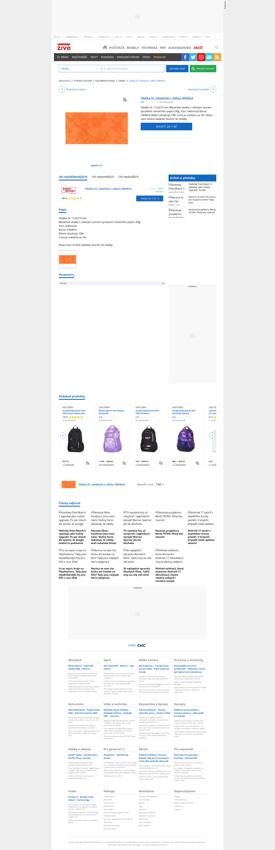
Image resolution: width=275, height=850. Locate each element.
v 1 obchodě (68, 464)
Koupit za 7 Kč (166, 126)
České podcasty (180, 799)
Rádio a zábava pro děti (184, 803)
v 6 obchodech (142, 464)
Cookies (145, 845)
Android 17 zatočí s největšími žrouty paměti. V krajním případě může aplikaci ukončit (201, 537)
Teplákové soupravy (147, 816)
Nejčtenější (79, 57)
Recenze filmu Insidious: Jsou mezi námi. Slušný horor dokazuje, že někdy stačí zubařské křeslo (103, 537)
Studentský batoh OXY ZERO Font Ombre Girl (74, 412)
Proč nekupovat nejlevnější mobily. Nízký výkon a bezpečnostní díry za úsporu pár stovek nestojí (118, 730)
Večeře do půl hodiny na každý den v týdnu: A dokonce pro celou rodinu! (189, 722)
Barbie (141, 803)
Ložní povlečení (145, 822)
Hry (163, 48)
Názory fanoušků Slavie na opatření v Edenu (83, 821)
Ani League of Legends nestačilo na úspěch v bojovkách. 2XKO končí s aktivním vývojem (188, 770)
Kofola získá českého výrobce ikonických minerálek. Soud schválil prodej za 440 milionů (153, 719)
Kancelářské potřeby (105, 80)
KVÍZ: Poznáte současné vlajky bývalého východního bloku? (80, 763)
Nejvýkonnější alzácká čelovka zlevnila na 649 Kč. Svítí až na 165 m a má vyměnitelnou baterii (119, 723)
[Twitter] (193, 57)
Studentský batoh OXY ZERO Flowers (147, 412)
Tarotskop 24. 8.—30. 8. (113, 776)
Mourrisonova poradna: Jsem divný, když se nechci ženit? (189, 763)
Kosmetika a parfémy (147, 812)
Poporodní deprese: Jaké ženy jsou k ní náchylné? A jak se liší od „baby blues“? (155, 772)
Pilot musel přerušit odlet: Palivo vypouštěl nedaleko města (81, 682)
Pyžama (142, 809)
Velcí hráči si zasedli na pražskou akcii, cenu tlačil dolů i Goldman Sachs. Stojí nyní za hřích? (154, 727)
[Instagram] (201, 57)
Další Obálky (67, 407)
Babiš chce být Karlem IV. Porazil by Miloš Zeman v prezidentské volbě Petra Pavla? (82, 675)
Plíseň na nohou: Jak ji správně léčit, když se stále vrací (153, 778)
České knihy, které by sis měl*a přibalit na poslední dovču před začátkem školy (120, 771)
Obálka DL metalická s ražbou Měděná (167, 98)
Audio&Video (179, 48)
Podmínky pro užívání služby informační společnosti (183, 842)
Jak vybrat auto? (110, 829)
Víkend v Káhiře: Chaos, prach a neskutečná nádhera (81, 777)
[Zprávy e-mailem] (209, 57)
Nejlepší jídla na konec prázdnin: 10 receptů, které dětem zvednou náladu (189, 727)
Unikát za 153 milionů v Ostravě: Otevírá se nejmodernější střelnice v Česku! (153, 678)
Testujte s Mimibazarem (148, 796)
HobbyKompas (110, 816)
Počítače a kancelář (83, 80)
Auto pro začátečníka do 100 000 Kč (118, 819)
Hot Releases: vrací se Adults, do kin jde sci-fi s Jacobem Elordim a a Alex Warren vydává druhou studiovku (120, 764)
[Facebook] (185, 57)
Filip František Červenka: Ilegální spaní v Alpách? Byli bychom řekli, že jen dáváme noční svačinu (84, 770)
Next (212, 435)
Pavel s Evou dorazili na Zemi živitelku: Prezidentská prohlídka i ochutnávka (154, 691)
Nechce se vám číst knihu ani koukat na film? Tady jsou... (202, 199)
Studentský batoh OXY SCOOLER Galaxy (183, 412)
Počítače (116, 48)
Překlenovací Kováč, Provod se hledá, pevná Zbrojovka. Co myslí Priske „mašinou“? (119, 675)
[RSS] (217, 57)
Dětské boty (144, 819)
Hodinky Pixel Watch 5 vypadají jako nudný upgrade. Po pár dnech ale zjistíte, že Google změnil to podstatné (72, 537)
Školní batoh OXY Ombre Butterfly (111, 412)
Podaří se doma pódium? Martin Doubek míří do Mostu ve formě (81, 726)
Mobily (133, 48)
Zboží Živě (108, 799)
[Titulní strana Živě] (105, 47)
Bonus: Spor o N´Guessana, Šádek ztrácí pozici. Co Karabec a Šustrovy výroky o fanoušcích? (82, 806)
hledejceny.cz (109, 796)
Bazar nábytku (145, 825)
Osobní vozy (109, 803)
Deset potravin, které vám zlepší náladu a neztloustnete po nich (155, 767)
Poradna (107, 57)
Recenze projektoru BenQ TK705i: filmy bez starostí (202, 211)
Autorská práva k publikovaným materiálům (142, 842)
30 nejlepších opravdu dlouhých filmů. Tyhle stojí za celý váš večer (136, 571)
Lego (141, 806)
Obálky (122, 80)
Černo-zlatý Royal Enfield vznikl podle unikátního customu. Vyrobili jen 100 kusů (83, 719)
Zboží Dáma (108, 806)
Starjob (177, 796)
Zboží (198, 48)
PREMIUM (159, 57)
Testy (94, 57)
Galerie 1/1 (96, 165)
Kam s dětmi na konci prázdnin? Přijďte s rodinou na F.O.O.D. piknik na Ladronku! (190, 689)
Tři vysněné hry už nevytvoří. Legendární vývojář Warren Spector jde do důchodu (136, 537)
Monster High (144, 799)
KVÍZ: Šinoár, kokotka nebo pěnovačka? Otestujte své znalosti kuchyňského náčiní (190, 733)
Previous (63, 435)
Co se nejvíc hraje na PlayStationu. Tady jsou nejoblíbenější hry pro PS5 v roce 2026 (73, 573)
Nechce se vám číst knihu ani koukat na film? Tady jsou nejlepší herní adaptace (105, 573)
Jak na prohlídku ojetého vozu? (116, 812)
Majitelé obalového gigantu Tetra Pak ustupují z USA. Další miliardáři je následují (154, 735)
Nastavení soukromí (159, 845)
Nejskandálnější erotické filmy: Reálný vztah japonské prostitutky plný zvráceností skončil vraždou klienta (83, 688)
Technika (149, 48)
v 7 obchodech (179, 464)
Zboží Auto (108, 822)
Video (146, 57)
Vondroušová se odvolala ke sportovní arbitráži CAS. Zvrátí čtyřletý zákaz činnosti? (119, 683)
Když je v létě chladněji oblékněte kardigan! (188, 683)
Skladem (159, 191)
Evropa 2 (177, 809)
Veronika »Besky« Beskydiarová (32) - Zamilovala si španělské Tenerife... (189, 677)
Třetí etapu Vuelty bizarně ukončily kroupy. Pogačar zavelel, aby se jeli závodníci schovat (118, 691)
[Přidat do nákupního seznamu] (125, 100)
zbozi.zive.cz (64, 80)
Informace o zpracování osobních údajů (124, 845)
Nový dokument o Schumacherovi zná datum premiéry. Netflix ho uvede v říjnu (84, 733)
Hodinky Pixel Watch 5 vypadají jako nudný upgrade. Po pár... (200, 187)
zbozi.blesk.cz (109, 809)
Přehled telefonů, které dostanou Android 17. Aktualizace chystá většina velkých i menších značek (169, 574)
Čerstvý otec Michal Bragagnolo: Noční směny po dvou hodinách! (154, 685)
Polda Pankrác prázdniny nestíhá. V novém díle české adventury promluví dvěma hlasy (189, 778)
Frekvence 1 (179, 806)
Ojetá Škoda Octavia (112, 825)
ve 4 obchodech (106, 464)
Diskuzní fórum (128, 57)
